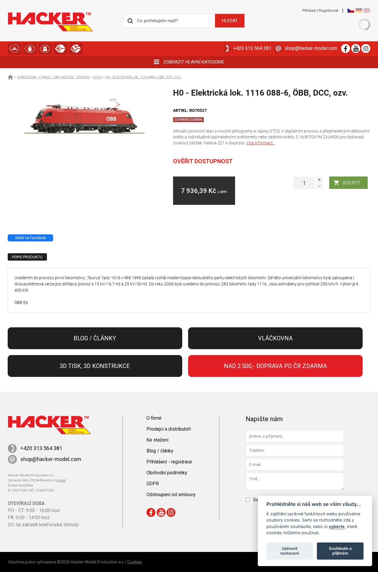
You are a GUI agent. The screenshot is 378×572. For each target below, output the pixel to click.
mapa (60, 480)
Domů (11, 77)
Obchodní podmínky (166, 472)
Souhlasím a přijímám (340, 550)
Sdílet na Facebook (30, 238)
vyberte (337, 526)
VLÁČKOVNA (45, 49)
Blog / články (95, 338)
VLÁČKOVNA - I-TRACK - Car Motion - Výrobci (53, 77)
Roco (97, 77)
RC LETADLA (14, 49)
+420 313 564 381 (252, 48)
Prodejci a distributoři (168, 429)
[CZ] (350, 10)
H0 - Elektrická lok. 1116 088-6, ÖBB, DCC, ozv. (143, 77)
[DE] (358, 10)
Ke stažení (157, 440)
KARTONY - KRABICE (76, 49)
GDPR (152, 483)
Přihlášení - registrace (169, 462)
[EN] (366, 10)
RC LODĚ (30, 49)
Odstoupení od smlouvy (170, 494)
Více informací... (260, 142)
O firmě (153, 418)
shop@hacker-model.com (311, 48)
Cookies (134, 562)
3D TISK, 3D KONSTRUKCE (60, 49)
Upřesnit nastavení (289, 550)
